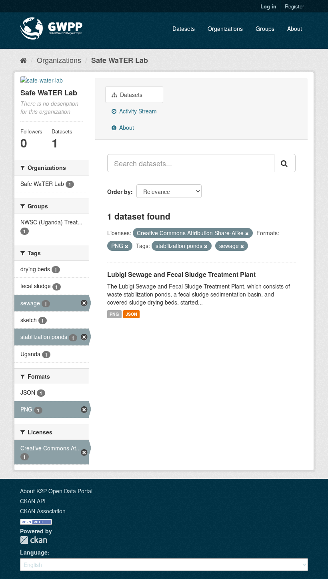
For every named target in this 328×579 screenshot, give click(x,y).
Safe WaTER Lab (119, 60)
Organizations (225, 28)
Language (34, 552)
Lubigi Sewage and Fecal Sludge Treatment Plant (181, 274)
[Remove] (247, 233)
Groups (265, 28)
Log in (268, 6)
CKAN (33, 540)
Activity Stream (137, 111)
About (294, 28)
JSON (131, 314)
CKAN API (33, 501)
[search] (285, 163)
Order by (119, 192)
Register (294, 6)
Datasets (183, 28)
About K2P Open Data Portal (56, 491)
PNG (114, 314)
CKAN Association (43, 511)
